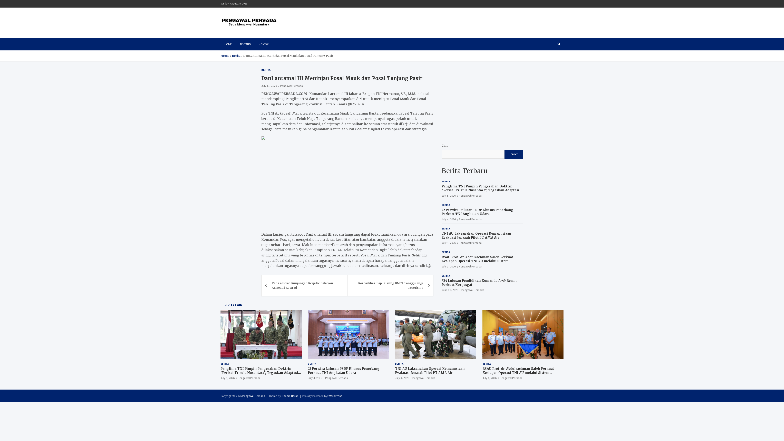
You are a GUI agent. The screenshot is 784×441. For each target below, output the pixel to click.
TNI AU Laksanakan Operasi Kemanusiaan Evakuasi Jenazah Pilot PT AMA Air (476, 235)
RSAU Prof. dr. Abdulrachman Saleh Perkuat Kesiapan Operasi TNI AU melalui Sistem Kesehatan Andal (477, 261)
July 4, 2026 (449, 219)
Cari (445, 145)
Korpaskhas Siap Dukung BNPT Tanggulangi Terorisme (390, 285)
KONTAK (264, 44)
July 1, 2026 (449, 266)
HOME (228, 44)
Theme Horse (290, 396)
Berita (266, 70)
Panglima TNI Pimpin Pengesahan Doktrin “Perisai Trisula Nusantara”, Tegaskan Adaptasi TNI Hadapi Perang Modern (480, 190)
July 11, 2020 (269, 86)
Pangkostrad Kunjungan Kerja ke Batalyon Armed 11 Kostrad (302, 285)
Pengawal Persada (291, 86)
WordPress (335, 396)
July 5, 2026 (449, 195)
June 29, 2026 (450, 290)
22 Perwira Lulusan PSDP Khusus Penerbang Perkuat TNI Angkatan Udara (477, 212)
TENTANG (245, 44)
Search (514, 154)
